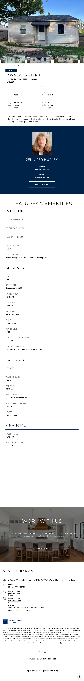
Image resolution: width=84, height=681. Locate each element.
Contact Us (42, 548)
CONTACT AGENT (42, 184)
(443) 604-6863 (42, 169)
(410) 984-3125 (14, 594)
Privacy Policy (51, 670)
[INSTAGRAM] (45, 652)
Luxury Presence (48, 659)
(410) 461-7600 (14, 600)
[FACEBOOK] (39, 652)
